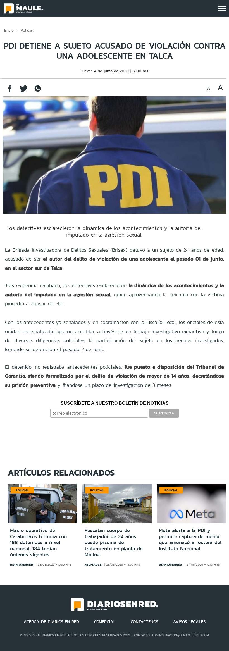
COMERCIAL (105, 622)
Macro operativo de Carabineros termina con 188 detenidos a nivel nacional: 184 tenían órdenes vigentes (38, 542)
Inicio (9, 30)
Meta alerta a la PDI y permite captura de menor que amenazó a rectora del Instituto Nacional (190, 539)
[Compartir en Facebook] (10, 91)
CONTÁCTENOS (144, 622)
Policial (27, 30)
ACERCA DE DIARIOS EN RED (51, 622)
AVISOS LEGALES (189, 622)
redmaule (93, 564)
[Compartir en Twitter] (24, 91)
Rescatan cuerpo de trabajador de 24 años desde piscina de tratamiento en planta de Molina (114, 542)
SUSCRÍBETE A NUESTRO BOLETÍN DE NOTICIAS (115, 403)
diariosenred (21, 564)
